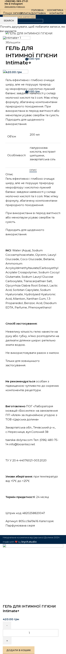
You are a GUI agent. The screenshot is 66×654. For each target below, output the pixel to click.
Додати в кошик (18, 650)
